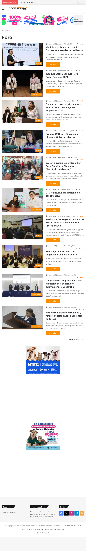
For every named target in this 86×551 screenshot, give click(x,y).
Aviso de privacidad (57, 529)
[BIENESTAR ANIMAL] (43, 374)
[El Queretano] (18, 8)
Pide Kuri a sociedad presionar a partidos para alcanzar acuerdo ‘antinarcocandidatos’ (48, 2)
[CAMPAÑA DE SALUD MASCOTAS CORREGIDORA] (43, 449)
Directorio (30, 529)
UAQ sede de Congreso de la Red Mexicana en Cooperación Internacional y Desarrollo (64, 283)
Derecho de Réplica (42, 529)
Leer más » (53, 64)
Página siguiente (73, 339)
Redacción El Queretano (55, 44)
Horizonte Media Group (73, 526)
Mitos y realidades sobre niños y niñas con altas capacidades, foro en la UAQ (64, 315)
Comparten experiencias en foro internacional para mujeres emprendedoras (63, 107)
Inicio (5, 31)
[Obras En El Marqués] (42, 20)
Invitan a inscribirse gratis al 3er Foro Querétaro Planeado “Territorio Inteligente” (63, 166)
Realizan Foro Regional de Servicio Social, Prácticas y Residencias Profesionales (65, 222)
